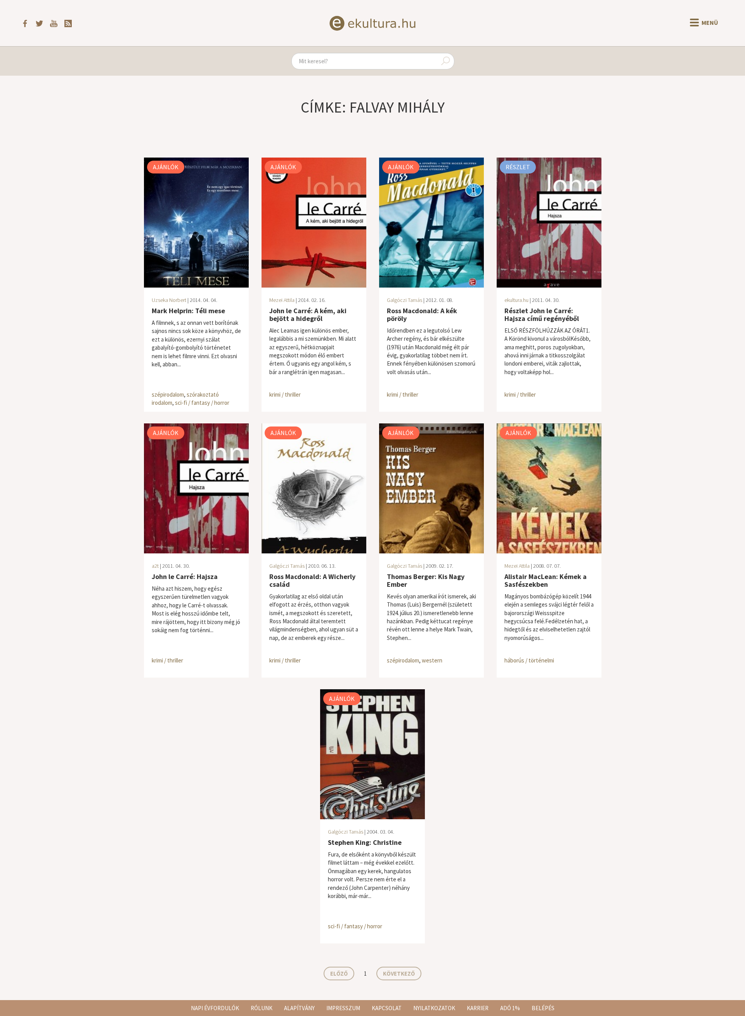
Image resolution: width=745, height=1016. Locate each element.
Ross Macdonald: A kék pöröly (422, 314)
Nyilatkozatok (434, 1008)
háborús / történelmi (529, 660)
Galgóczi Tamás (404, 299)
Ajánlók (165, 167)
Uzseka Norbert (169, 299)
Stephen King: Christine (365, 842)
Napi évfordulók (215, 1008)
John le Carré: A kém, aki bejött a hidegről (308, 314)
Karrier (478, 1008)
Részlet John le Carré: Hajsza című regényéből (541, 314)
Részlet (518, 167)
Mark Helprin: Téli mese (188, 310)
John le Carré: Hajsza (185, 576)
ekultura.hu (516, 299)
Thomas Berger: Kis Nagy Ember (425, 580)
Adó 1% (510, 1008)
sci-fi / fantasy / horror (202, 402)
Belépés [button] (543, 1008)
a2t (155, 565)
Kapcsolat (387, 1008)
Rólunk (261, 1008)
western (432, 660)
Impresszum (343, 1008)
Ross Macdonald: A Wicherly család (312, 580)
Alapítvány (299, 1008)
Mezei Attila (282, 299)
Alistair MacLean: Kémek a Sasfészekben (545, 580)
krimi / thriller (285, 394)
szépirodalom (168, 394)
